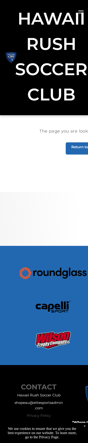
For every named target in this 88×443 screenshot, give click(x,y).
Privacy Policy (39, 415)
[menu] (81, 12)
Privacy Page (48, 437)
